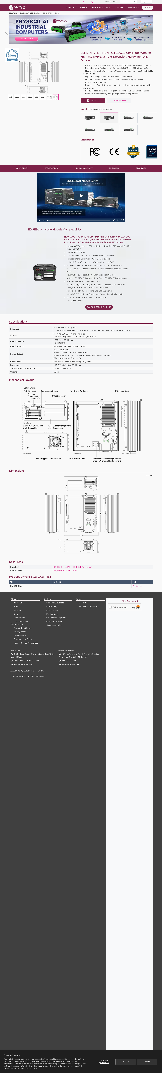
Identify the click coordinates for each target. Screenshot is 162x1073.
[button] (155, 32)
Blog (108, 7)
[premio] (17, 7)
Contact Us (137, 586)
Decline (147, 1062)
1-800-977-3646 (111, 2)
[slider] (79, 220)
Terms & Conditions (22, 628)
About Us (18, 603)
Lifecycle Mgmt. (53, 610)
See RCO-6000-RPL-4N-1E (99, 307)
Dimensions (114, 168)
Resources (133, 7)
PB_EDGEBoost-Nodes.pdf (65, 570)
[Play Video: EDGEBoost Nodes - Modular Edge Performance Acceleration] (81, 195)
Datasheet (94, 101)
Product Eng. (52, 614)
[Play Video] (39, 220)
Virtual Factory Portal (88, 606)
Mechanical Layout (84, 168)
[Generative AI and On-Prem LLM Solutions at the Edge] (81, 29)
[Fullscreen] (123, 220)
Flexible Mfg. (52, 606)
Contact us (147, 7)
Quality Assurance (54, 621)
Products (70, 7)
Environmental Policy (23, 639)
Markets (83, 7)
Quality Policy (20, 635)
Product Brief (120, 101)
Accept (125, 1062)
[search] (135, 1)
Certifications (19, 618)
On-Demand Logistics (56, 618)
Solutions (96, 7)
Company (119, 7)
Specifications (51, 168)
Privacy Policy (31, 1068)
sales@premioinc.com (23, 664)
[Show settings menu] (118, 220)
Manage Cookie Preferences (26, 643)
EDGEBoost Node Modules (30, 13)
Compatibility (22, 168)
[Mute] (114, 220)
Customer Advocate (55, 603)
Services (17, 610)
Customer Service (54, 625)
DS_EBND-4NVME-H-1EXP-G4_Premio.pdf (72, 567)
